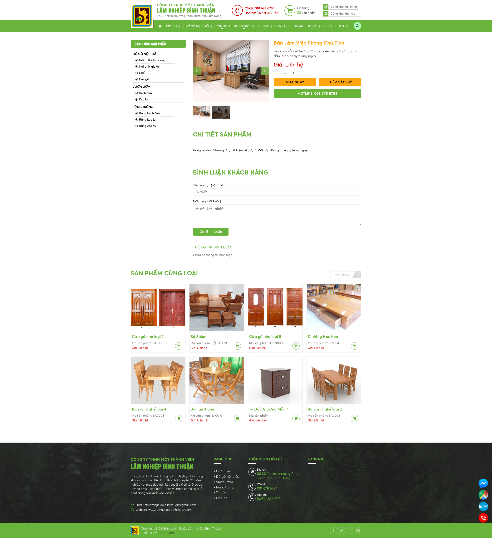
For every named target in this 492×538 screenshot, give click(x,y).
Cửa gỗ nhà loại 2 (148, 336)
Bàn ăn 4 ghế (202, 409)
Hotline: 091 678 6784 (317, 93)
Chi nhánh (281, 26)
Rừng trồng (244, 26)
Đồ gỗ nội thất (197, 26)
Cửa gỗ (144, 79)
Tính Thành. (166, 533)
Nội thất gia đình (150, 67)
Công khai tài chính (344, 6)
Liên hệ (343, 26)
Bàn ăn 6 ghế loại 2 (325, 409)
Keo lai (144, 99)
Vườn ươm (222, 26)
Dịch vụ (327, 26)
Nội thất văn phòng (152, 60)
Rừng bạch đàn (149, 113)
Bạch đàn (145, 93)
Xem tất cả (341, 274)
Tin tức (263, 26)
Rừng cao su (147, 126)
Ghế (142, 73)
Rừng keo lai (147, 120)
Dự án (298, 26)
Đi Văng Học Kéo (323, 336)
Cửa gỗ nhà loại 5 (265, 336)
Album (312, 26)
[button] (197, 71)
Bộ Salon (198, 336)
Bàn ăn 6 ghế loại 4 (149, 409)
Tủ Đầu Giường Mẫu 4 (269, 409)
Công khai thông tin (344, 13)
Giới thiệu (173, 26)
